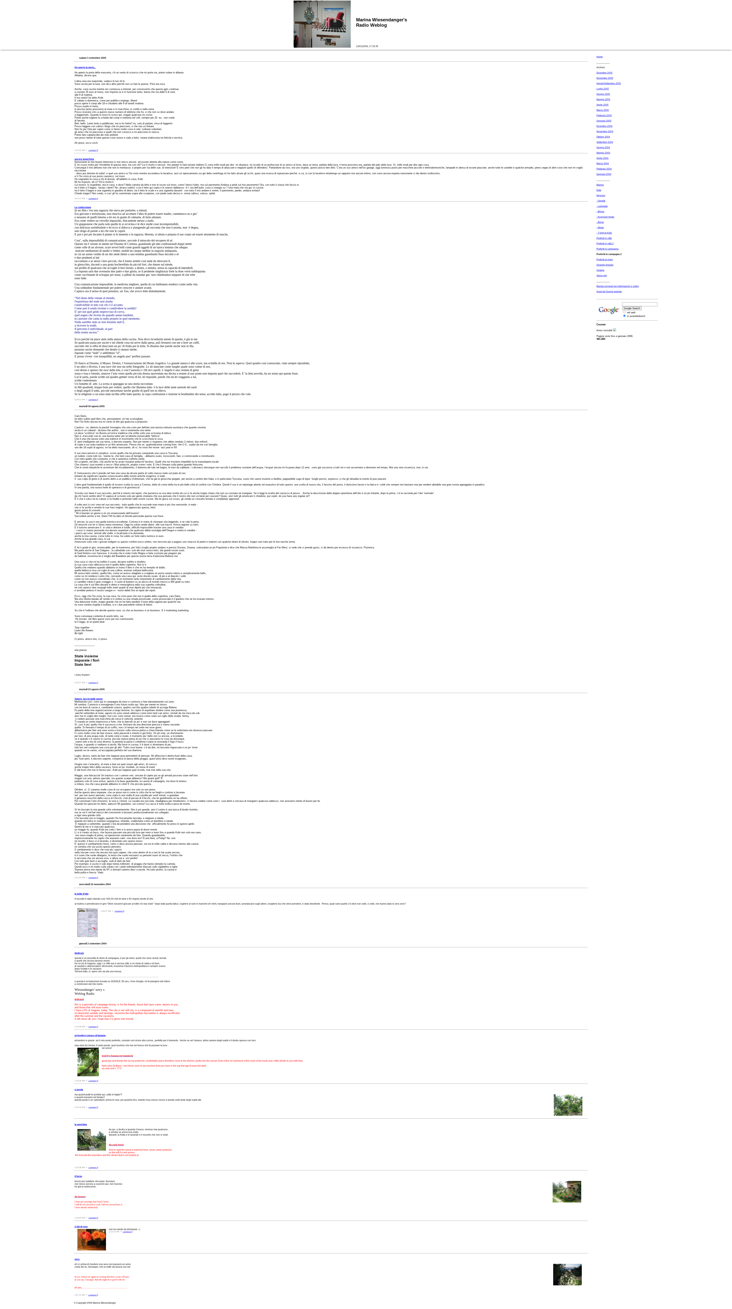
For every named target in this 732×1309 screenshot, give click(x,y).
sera (77, 1259)
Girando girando (604, 265)
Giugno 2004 (603, 147)
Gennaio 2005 (603, 121)
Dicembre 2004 (604, 126)
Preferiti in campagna (607, 249)
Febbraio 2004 (604, 169)
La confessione (83, 207)
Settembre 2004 (604, 142)
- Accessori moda (605, 217)
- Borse (600, 222)
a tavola (79, 1089)
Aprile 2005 (602, 104)
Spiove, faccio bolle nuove (89, 699)
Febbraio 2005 (604, 115)
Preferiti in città (604, 238)
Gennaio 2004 (603, 174)
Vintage (600, 270)
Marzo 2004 (602, 163)
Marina (600, 185)
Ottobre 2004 (603, 137)
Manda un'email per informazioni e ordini (617, 286)
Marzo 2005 (602, 110)
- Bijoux (600, 211)
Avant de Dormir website (609, 291)
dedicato (79, 953)
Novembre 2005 (604, 78)
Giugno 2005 (603, 94)
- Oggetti (600, 201)
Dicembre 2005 (604, 72)
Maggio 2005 (603, 99)
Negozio (600, 195)
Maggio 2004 (603, 153)
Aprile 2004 (602, 158)
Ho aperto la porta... (85, 67)
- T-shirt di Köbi (604, 233)
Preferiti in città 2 (605, 243)
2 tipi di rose (81, 1226)
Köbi (598, 190)
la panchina (81, 1124)
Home (599, 56)
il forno (78, 1176)
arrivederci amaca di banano (90, 1035)
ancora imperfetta (84, 159)
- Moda (600, 227)
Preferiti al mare (604, 259)
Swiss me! (601, 275)
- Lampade (602, 206)
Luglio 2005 (602, 88)
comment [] (93, 150)
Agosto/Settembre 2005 (608, 83)
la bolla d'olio (81, 894)
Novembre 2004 (604, 131)
